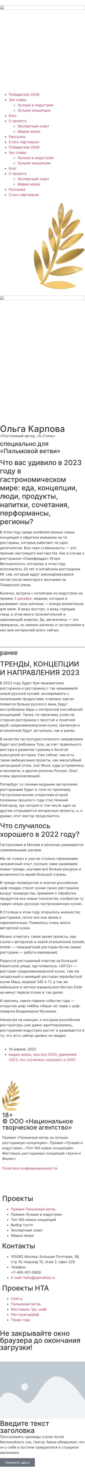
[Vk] (31, 1183)
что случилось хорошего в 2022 (47, 1059)
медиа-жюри (20, 1054)
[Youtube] (43, 1183)
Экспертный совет (33, 126)
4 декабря (23, 598)
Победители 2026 (24, 94)
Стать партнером (24, 142)
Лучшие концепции (34, 110)
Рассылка (17, 136)
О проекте (18, 121)
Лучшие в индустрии (35, 105)
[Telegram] (19, 1183)
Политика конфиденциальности (29, 1168)
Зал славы (17, 100)
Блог (13, 115)
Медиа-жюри (28, 131)
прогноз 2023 (45, 1054)
